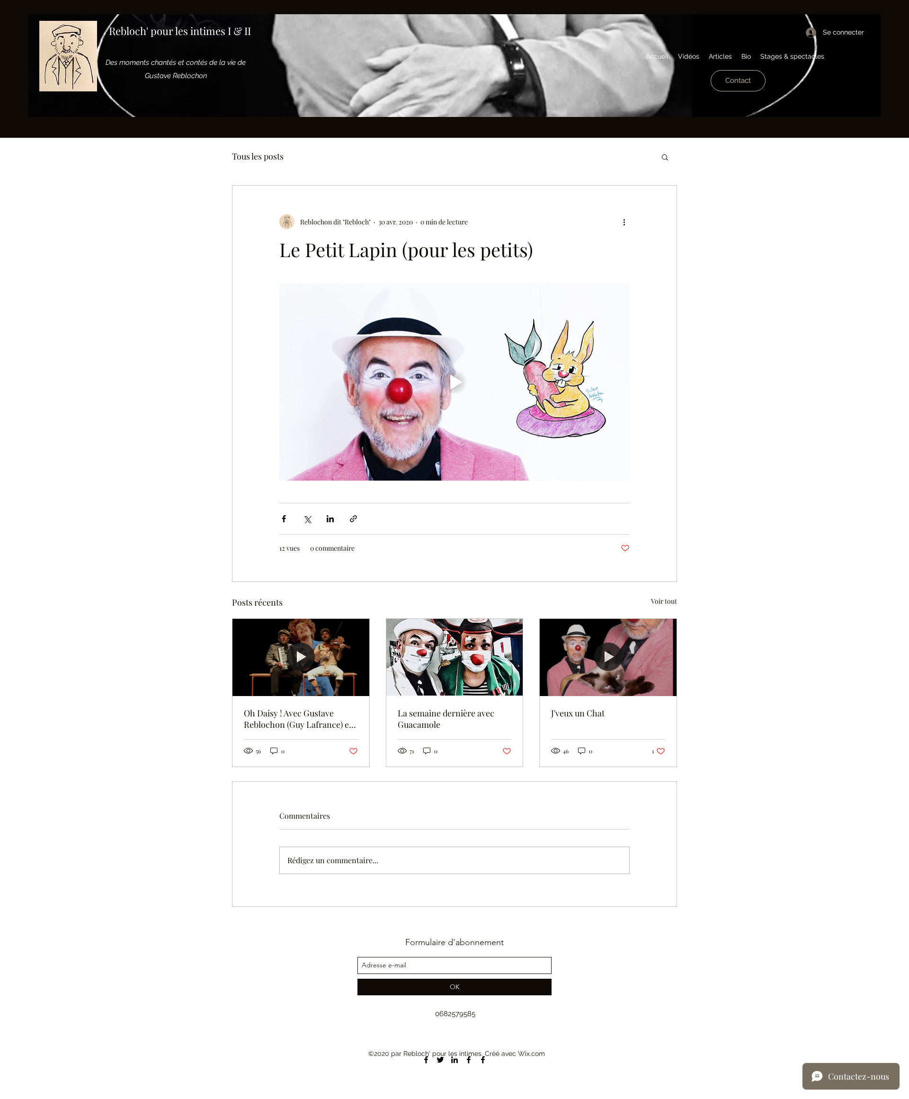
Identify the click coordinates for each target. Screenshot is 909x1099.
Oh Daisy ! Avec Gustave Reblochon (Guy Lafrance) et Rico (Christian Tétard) (298, 718)
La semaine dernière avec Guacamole (446, 718)
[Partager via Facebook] (283, 518)
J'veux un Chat (578, 713)
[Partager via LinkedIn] (330, 518)
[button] (664, 157)
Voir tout (664, 601)
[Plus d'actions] (624, 221)
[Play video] (454, 382)
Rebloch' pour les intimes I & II (180, 31)
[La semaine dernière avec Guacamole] (454, 657)
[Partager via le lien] (353, 518)
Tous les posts (258, 156)
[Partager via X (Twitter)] (307, 518)
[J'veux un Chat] (608, 657)
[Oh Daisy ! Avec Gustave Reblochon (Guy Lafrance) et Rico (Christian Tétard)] (300, 657)
